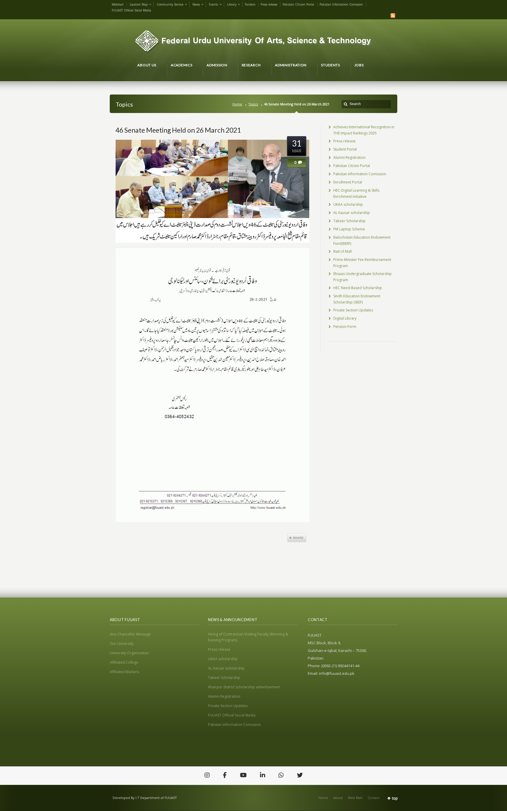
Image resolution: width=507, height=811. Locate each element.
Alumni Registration (349, 157)
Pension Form (344, 326)
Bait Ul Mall (342, 251)
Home (237, 104)
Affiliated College (124, 662)
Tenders (250, 4)
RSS (393, 15)
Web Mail (355, 797)
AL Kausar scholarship (351, 212)
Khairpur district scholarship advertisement (244, 686)
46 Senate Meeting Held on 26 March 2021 (178, 130)
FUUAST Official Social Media (131, 10)
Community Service (170, 4)
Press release (269, 4)
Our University (121, 643)
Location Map (139, 4)
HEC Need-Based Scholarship (357, 287)
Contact (374, 797)
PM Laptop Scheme (349, 229)
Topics (253, 104)
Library (231, 4)
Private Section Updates (353, 310)
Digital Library (344, 318)
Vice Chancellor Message (130, 634)
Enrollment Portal (347, 182)
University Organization (129, 652)
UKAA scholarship (348, 204)
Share (296, 537)
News (196, 4)
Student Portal (345, 149)
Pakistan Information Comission (341, 4)
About (338, 797)
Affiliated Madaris (124, 671)
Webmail (118, 4)
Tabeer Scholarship (349, 220)
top (395, 798)
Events (213, 4)
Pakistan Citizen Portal (298, 4)
